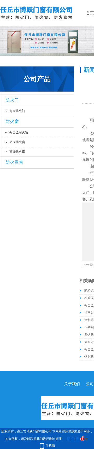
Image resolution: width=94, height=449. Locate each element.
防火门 (12, 100)
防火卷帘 (14, 162)
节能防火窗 (17, 152)
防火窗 (12, 121)
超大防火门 (17, 111)
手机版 (50, 445)
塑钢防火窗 (17, 142)
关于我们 (72, 384)
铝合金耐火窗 (18, 132)
